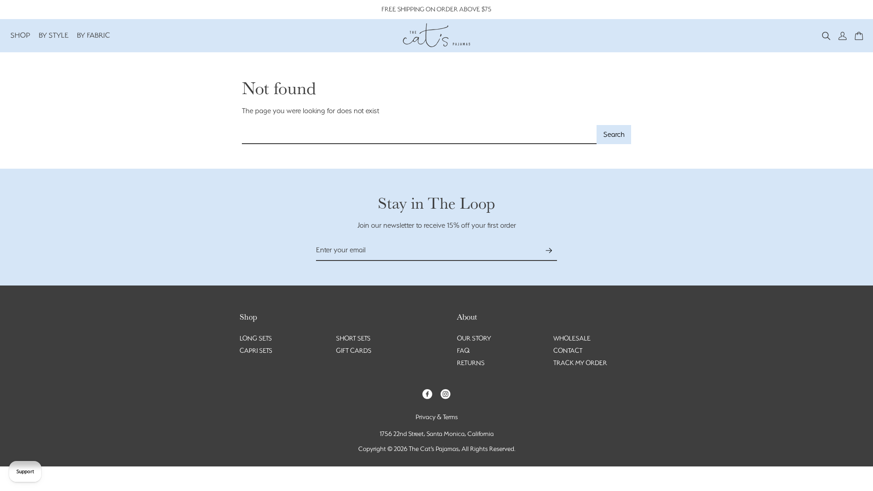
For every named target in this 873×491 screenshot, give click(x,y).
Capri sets (256, 350)
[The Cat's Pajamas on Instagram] (446, 393)
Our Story (474, 338)
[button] (826, 35)
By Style (54, 35)
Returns (471, 362)
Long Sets (256, 338)
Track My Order (580, 362)
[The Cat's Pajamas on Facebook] (427, 393)
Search (614, 134)
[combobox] (419, 135)
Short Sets (353, 338)
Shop (20, 35)
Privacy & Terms (437, 417)
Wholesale (572, 338)
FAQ (463, 350)
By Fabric (93, 35)
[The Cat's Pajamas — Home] (436, 34)
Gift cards (353, 350)
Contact (567, 350)
